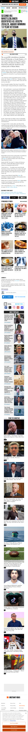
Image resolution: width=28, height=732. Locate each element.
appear (4, 158)
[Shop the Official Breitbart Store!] (19, 304)
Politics (2, 192)
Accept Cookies (14, 730)
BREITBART (15, 1)
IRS (8, 193)
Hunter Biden (4, 193)
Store (20, 703)
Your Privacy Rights (14, 723)
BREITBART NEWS (14, 697)
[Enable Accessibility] (27, 1)
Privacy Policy (13, 705)
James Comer (12, 193)
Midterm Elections (23, 8)
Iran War (8, 8)
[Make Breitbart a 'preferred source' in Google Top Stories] (7, 52)
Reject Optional (14, 726)
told (11, 79)
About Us (3, 705)
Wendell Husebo (5, 49)
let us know (17, 280)
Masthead (3, 703)
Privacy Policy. (13, 720)
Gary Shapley (19, 192)
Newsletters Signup (22, 710)
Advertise (12, 710)
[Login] (24, 1)
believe (19, 180)
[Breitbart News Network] (5, 304)
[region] (14, 721)
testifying (4, 72)
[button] (2, 1)
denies (19, 175)
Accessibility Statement (3, 709)
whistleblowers (23, 193)
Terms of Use (12, 703)
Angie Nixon (14, 8)
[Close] (25, 713)
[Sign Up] (22, 4)
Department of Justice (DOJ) (10, 192)
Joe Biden (17, 193)
